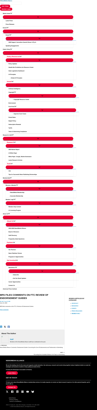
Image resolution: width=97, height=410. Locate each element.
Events (74, 308)
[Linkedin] (1, 327)
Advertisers (12, 398)
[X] (5, 327)
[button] (5, 6)
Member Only (76, 313)
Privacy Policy (13, 399)
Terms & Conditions (15, 401)
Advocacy (75, 303)
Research (75, 305)
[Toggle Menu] (38, 17)
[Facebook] (9, 327)
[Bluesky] (32, 392)
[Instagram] (22, 392)
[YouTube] (27, 392)
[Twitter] (7, 392)
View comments (4, 309)
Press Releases (77, 311)
